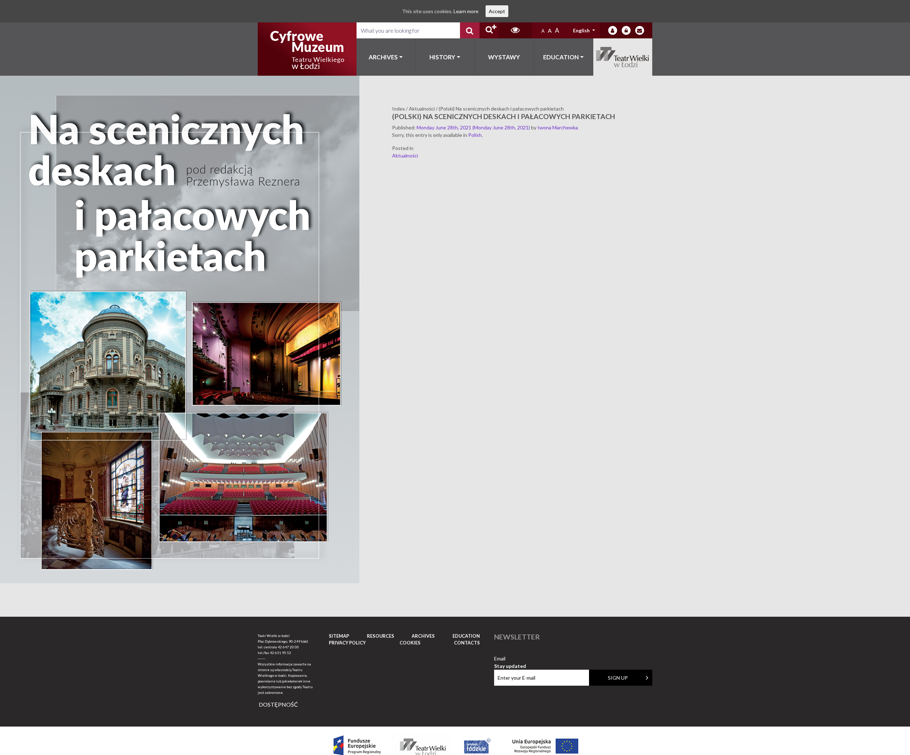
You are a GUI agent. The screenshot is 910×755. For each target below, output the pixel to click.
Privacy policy (347, 643)
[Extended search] (489, 30)
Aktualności (405, 155)
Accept (497, 11)
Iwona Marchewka (557, 127)
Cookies (410, 643)
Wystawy (504, 57)
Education (561, 57)
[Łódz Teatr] (307, 49)
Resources (380, 636)
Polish (475, 135)
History (442, 57)
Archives (383, 57)
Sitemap (339, 636)
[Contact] (639, 30)
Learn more (466, 11)
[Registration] (626, 30)
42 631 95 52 (280, 652)
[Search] (470, 30)
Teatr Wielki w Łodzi (623, 57)
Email (510, 658)
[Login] (612, 30)
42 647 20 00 (288, 647)
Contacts (467, 643)
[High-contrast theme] (515, 30)
